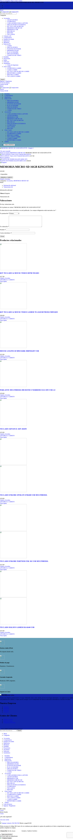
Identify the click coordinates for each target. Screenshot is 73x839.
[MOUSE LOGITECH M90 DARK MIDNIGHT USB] (13, 347)
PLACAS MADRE (12, 52)
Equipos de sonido (9, 39)
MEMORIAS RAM (13, 50)
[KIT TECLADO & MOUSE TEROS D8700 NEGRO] (13, 269)
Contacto (6, 712)
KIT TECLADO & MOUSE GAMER (18, 71)
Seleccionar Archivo (7, 834)
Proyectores (7, 58)
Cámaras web (7, 36)
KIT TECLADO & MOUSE (15, 26)
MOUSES (10, 33)
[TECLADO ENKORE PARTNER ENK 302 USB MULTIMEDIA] (13, 530)
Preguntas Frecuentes (9, 722)
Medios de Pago (8, 721)
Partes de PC (7, 44)
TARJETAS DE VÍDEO (14, 55)
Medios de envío (8, 719)
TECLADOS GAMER (13, 76)
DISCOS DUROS (12, 47)
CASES (9, 45)
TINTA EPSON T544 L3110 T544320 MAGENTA (15, 156)
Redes (5, 60)
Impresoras (7, 41)
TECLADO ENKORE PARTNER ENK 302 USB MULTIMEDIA (24, 561)
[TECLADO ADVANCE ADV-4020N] (13, 425)
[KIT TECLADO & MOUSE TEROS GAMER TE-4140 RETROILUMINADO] (13, 308)
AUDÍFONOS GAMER (14, 68)
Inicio (1, 153)
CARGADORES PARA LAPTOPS (17, 23)
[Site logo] (4, 12)
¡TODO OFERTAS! (9, 145)
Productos (6, 708)
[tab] (10, 185)
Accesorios (7, 18)
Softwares (6, 62)
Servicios (6, 710)
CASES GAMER (12, 70)
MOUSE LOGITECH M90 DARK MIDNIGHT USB (19, 351)
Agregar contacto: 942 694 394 (10, 823)
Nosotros (6, 707)
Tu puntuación (4, 213)
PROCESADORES (13, 53)
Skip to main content (16, 1)
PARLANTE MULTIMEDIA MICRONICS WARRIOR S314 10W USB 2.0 (27, 390)
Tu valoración (4, 226)
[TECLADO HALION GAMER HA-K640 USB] (13, 596)
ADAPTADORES (12, 20)
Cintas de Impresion (12, 65)
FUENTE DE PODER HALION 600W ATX (13, 161)
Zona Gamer (7, 66)
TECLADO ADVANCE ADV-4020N (13, 429)
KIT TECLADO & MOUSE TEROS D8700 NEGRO (19, 273)
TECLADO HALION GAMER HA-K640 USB (17, 627)
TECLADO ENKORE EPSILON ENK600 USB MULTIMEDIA (23, 495)
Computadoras (8, 37)
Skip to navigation (5, 1)
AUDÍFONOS (11, 21)
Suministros (7, 63)
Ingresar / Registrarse (9, 806)
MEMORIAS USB (12, 29)
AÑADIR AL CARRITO (6, 177)
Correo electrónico (5, 233)
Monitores (6, 42)
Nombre (3, 229)
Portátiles (6, 57)
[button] (7, 280)
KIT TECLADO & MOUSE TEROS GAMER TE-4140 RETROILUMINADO (29, 312)
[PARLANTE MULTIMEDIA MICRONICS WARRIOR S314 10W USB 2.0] (13, 386)
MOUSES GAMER (13, 74)
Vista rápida (3, 281)
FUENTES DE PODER (14, 49)
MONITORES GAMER (14, 73)
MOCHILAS (11, 31)
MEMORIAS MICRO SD (14, 28)
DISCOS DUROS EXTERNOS (16, 24)
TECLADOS (11, 34)
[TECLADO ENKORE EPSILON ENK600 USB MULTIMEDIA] (13, 464)
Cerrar (2, 810)
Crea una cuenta (4, 819)
